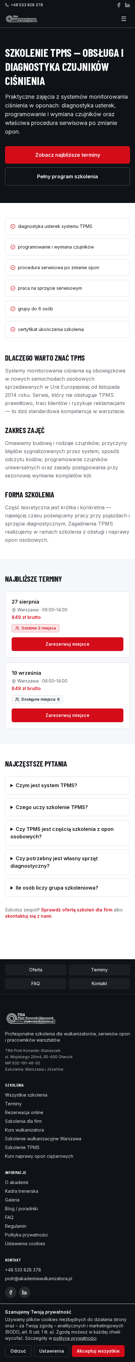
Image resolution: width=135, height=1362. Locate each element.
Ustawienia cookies (25, 1243)
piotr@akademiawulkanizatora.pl (38, 1278)
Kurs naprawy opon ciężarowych (39, 1156)
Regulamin (15, 1226)
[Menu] (123, 18)
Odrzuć (18, 1351)
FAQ (35, 983)
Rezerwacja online (24, 1112)
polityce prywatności (74, 1338)
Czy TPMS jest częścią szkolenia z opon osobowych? (62, 833)
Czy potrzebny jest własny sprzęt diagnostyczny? (54, 862)
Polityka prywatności (26, 1234)
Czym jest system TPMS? (46, 785)
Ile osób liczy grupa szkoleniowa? (57, 888)
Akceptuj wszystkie (98, 1351)
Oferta (35, 969)
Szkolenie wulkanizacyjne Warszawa (43, 1138)
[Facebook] (118, 4)
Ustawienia (51, 1351)
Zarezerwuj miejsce (67, 644)
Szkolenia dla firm (23, 1121)
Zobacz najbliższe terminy (67, 155)
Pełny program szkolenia (67, 176)
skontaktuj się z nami (28, 916)
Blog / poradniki (21, 1208)
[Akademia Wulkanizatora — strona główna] (21, 18)
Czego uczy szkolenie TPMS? (52, 807)
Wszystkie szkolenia (26, 1095)
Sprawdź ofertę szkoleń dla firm (76, 909)
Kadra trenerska (21, 1191)
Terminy (99, 969)
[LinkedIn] (127, 4)
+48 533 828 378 (27, 4)
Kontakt (99, 983)
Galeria (12, 1199)
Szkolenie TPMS (22, 1147)
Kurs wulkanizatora (24, 1130)
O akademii (16, 1182)
